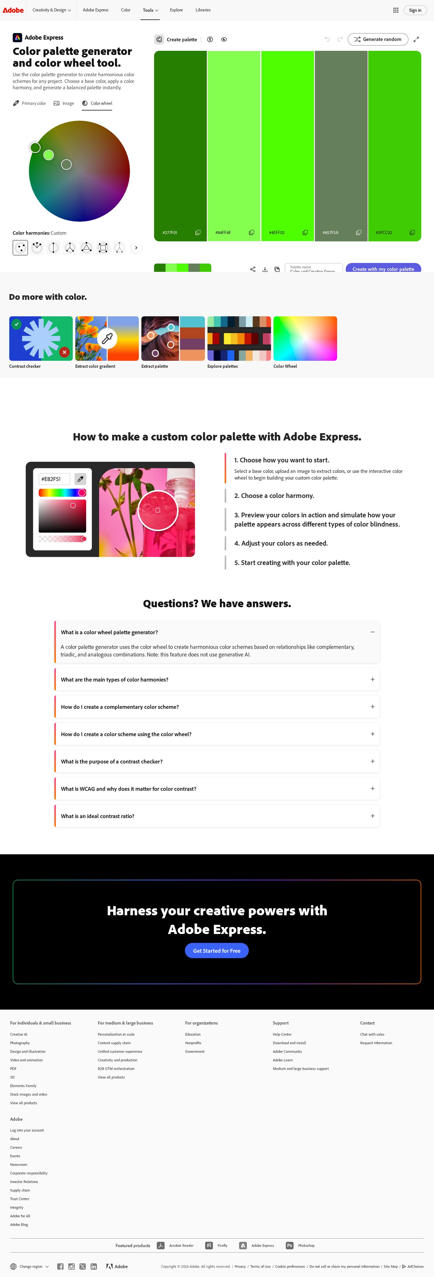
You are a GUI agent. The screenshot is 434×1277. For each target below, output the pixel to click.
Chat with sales (372, 1034)
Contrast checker (25, 366)
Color (125, 10)
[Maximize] (416, 39)
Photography (20, 1042)
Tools (148, 10)
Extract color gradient (95, 366)
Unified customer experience (120, 1051)
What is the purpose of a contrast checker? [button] (112, 761)
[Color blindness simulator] (224, 39)
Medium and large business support (301, 1068)
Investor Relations (24, 1181)
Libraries (203, 10)
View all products (23, 1102)
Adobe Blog (19, 1224)
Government (195, 1051)
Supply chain (20, 1190)
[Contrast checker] (210, 39)
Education (192, 1034)
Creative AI (18, 1034)
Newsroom (18, 1164)
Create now (41, 338)
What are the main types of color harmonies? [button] (114, 679)
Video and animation (26, 1060)
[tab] (29, 103)
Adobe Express (95, 10)
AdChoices (416, 1266)
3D (12, 1077)
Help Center (282, 1034)
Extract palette (154, 366)
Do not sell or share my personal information (344, 1266)
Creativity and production (117, 1060)
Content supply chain (114, 1042)
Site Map (391, 1266)
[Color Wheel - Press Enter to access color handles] (79, 171)
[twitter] (82, 1266)
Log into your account (27, 1130)
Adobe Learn (283, 1060)
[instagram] (71, 1266)
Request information (376, 1042)
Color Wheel (285, 366)
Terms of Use (260, 1266)
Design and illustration (27, 1051)
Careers (16, 1147)
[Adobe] (13, 10)
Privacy (240, 1266)
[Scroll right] (136, 248)
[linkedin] (94, 1266)
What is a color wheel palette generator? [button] (109, 631)
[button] (396, 10)
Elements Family (23, 1085)
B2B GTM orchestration (116, 1068)
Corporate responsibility (29, 1173)
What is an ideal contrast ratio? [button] (97, 815)
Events (15, 1155)
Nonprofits (193, 1042)
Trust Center (19, 1198)
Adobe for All (20, 1215)
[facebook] (60, 1266)
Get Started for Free (217, 950)
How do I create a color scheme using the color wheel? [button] (126, 733)
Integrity (17, 1207)
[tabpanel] (79, 185)
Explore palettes (222, 366)
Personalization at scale (116, 1034)
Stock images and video (28, 1094)
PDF (13, 1068)
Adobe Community (287, 1051)
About (14, 1138)
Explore (176, 10)
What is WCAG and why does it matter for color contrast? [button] (128, 788)
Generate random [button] (382, 39)
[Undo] (327, 39)
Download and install (289, 1042)
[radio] (20, 247)
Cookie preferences (290, 1266)
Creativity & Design (49, 10)
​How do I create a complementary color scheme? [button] (120, 706)
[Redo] (340, 39)
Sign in (415, 10)
